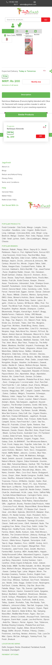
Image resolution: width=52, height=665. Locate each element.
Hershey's (44, 329)
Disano (21, 430)
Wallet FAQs (6, 196)
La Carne (30, 388)
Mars (18, 473)
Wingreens (6, 354)
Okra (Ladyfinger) (34, 239)
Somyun (12, 597)
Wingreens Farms (29, 569)
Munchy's (41, 549)
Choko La (12, 303)
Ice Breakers (33, 362)
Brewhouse (33, 594)
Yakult (4, 458)
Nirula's (30, 357)
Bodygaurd (43, 473)
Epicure (6, 538)
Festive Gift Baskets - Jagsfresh (25, 416)
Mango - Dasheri (18, 236)
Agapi (9, 456)
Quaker (11, 602)
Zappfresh (23, 594)
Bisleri (12, 532)
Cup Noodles (39, 478)
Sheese (41, 280)
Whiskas (17, 580)
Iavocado (6, 329)
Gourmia (43, 461)
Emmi (47, 334)
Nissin (25, 484)
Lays (42, 396)
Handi (4, 453)
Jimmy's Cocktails (18, 617)
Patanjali (18, 408)
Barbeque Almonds (15, 129)
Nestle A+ (13, 365)
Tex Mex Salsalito (26, 566)
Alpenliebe (41, 374)
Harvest (33, 331)
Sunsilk (35, 410)
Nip (35, 611)
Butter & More (26, 611)
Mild (9, 464)
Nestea (24, 634)
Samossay (45, 617)
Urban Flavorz (32, 529)
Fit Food (41, 331)
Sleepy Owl (28, 436)
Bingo (33, 374)
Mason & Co (38, 334)
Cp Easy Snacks (16, 433)
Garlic (23, 239)
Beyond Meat (31, 506)
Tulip (27, 602)
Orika (24, 289)
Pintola (46, 368)
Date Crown (25, 258)
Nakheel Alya (7, 439)
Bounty (20, 504)
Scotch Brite (41, 447)
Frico (25, 543)
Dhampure (32, 309)
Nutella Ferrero (8, 314)
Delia (15, 583)
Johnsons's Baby (18, 605)
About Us (5, 167)
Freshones (6, 634)
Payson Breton (8, 374)
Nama (4, 473)
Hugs (12, 331)
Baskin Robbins (8, 498)
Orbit (12, 408)
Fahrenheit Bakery (20, 464)
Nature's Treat (35, 320)
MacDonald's (27, 557)
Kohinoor (6, 617)
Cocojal (11, 388)
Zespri (11, 475)
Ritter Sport (7, 487)
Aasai (4, 283)
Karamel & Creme (31, 591)
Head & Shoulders (35, 368)
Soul (37, 382)
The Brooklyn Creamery (21, 405)
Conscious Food (10, 506)
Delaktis (46, 489)
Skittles (28, 351)
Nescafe (36, 337)
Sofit (42, 340)
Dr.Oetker (38, 377)
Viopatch (30, 345)
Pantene (37, 425)
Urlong (25, 354)
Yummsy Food (36, 636)
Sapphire (22, 379)
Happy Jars (19, 444)
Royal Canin (33, 597)
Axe (11, 501)
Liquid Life (23, 489)
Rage (11, 543)
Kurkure (25, 532)
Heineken (40, 272)
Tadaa (4, 266)
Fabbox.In (20, 314)
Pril (48, 535)
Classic (5, 523)
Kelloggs (41, 456)
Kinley (28, 314)
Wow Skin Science (10, 413)
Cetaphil (29, 391)
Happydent (26, 371)
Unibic (13, 396)
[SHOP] (8, 31)
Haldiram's (14, 269)
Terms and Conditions (10, 182)
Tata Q (5, 543)
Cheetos (25, 295)
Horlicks (35, 306)
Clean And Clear (9, 628)
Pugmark (26, 540)
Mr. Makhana (30, 456)
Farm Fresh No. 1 (9, 385)
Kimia (10, 297)
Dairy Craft (23, 413)
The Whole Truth (15, 306)
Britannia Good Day (10, 489)
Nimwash (6, 430)
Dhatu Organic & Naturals (21, 563)
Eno (17, 374)
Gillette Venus (18, 351)
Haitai (47, 504)
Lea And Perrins (36, 619)
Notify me (36, 82)
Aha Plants (24, 538)
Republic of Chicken (41, 371)
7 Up (36, 269)
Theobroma (13, 283)
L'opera (12, 447)
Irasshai (5, 391)
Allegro (14, 329)
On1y (46, 605)
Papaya (40, 236)
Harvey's (31, 608)
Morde (24, 264)
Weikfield (27, 340)
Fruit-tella (15, 425)
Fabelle (5, 588)
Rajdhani (18, 470)
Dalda (33, 360)
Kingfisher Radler (16, 272)
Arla (44, 470)
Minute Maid (12, 368)
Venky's (10, 600)
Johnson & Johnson (19, 467)
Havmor (20, 591)
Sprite (29, 425)
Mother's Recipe (14, 569)
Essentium (43, 258)
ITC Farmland (44, 433)
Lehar (25, 571)
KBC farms (43, 405)
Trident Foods (9, 509)
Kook (14, 546)
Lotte (40, 289)
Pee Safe (38, 436)
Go (44, 444)
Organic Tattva (34, 264)
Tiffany (16, 456)
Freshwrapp (40, 345)
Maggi (5, 631)
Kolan (35, 563)
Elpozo (46, 619)
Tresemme (30, 393)
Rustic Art (33, 467)
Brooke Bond (8, 484)
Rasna (35, 473)
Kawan (6, 571)
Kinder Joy (6, 323)
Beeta (12, 402)
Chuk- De (6, 577)
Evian (29, 515)
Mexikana (12, 345)
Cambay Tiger (16, 571)
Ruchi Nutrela (7, 357)
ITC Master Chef (31, 509)
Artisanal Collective (24, 478)
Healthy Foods (19, 529)
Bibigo (12, 588)
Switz (46, 475)
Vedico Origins (25, 427)
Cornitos (32, 453)
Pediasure (6, 252)
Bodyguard (16, 577)
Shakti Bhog (26, 326)
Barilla (18, 532)
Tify (23, 588)
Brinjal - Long (42, 233)
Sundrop (18, 552)
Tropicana (6, 481)
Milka (37, 303)
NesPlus (11, 478)
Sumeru (20, 303)
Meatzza (43, 594)
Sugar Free (7, 326)
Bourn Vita (40, 586)
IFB (16, 300)
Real (45, 481)
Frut (22, 252)
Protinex (26, 631)
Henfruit (32, 464)
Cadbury (13, 393)
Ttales (24, 323)
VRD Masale (36, 314)
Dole (11, 442)
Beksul (5, 594)
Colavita (14, 586)
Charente (34, 538)
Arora (44, 275)
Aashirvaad (15, 492)
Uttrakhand (37, 351)
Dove (4, 278)
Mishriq (22, 586)
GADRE (32, 543)
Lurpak (25, 619)
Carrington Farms (35, 495)
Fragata (35, 439)
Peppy (20, 249)
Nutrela (43, 365)
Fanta (4, 518)
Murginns (40, 323)
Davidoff (5, 286)
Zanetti (33, 549)
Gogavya (39, 605)
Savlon (34, 300)
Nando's (16, 611)
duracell (19, 458)
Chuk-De (6, 492)
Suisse (18, 600)
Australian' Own (31, 433)
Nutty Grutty (7, 566)
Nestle (9, 583)
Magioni (32, 571)
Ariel (24, 608)
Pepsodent (16, 560)
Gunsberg (32, 289)
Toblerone (43, 622)
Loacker (28, 399)
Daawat (43, 362)
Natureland (22, 521)
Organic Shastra (40, 413)
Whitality (42, 410)
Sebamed (45, 580)
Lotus (4, 478)
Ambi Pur (7, 622)
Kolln (4, 600)
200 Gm (10, 132)
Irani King (16, 634)
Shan (47, 512)
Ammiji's (5, 402)
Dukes (6, 393)
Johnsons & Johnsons (33, 261)
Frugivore (10, 126)
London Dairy (26, 337)
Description (26, 95)
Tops (18, 588)
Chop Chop (26, 526)
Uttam (17, 475)
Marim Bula (6, 351)
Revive (11, 278)
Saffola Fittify (45, 492)
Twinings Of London (36, 521)
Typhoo (22, 368)
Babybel (40, 512)
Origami (27, 439)
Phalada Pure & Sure (35, 379)
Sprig (44, 320)
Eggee (24, 292)
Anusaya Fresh (33, 617)
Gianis (42, 326)
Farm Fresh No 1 (24, 422)
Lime (33, 233)
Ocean (21, 399)
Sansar (39, 292)
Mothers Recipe (32, 365)
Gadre (39, 481)
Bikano (38, 470)
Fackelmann (15, 286)
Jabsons (24, 453)
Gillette (5, 419)
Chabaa (19, 275)
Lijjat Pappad (39, 588)
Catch (34, 422)
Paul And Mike (34, 255)
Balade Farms (31, 278)
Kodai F (36, 312)
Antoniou (33, 634)
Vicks (36, 492)
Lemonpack (45, 306)
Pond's (44, 337)
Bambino (18, 543)
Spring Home (42, 295)
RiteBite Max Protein (20, 614)
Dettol (35, 526)
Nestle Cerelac (19, 515)
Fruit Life (12, 280)
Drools (20, 261)
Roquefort (6, 309)
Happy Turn (22, 396)
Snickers (37, 275)
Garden (31, 481)
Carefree (6, 563)
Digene (20, 461)
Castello (37, 391)
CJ (46, 557)
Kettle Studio (42, 419)
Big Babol (13, 594)
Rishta (11, 300)
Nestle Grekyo (35, 489)
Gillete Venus (15, 540)
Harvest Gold (14, 292)
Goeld (35, 405)
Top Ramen (26, 410)
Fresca (15, 481)
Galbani (24, 385)
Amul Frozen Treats (17, 348)
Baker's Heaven (40, 399)
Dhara (16, 337)
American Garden (40, 427)
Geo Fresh (35, 580)
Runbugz (42, 535)
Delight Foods (8, 360)
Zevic (5, 382)
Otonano (33, 354)
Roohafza (20, 602)
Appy (14, 379)
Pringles (17, 312)
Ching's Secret (17, 317)
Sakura (21, 365)
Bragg (43, 312)
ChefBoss (14, 538)
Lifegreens (31, 348)
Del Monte (18, 439)
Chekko (41, 631)
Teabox (25, 577)
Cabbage (11, 233)
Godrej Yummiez (29, 560)
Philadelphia (21, 597)
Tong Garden (28, 487)
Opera (10, 636)
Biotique (5, 261)
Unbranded (24, 283)
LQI (18, 385)
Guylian (20, 628)
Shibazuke (28, 334)
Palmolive (46, 391)
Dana (26, 549)
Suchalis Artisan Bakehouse (15, 495)
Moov (26, 249)
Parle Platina (27, 501)
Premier (27, 306)
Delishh (11, 458)
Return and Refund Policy (12, 174)
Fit (11, 515)
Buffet (11, 631)
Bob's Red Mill (26, 269)
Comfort (41, 309)
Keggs (22, 583)
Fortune (32, 419)
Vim (33, 272)
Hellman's (6, 605)
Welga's (21, 393)
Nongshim (6, 362)
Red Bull (21, 345)
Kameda (39, 297)
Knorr (36, 518)
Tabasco (15, 622)
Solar (32, 283)
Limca (45, 495)
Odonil (5, 289)
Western (19, 450)
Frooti (10, 444)
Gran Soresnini (9, 255)
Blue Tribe (41, 453)
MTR (14, 521)
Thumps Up (33, 343)
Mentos (32, 295)
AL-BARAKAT (20, 442)
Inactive (5, 340)
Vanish (44, 249)
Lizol (9, 611)
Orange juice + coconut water (21, 382)
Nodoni (5, 377)
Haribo (5, 365)
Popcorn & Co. (31, 498)
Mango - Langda (34, 227)
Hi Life (24, 492)
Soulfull (40, 475)
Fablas (39, 266)
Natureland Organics (32, 555)
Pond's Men (43, 278)
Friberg (33, 631)
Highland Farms (31, 252)
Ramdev (36, 340)
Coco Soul (26, 473)
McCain (17, 636)
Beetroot (6, 236)
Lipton (40, 300)
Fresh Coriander (9, 227)
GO (45, 20)
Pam (26, 419)
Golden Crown (32, 583)
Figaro (33, 614)
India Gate (37, 444)
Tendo (46, 289)
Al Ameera (27, 408)
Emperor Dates (22, 447)
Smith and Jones (16, 523)
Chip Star (31, 586)
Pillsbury (5, 396)
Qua (35, 484)
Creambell (28, 458)
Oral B (5, 597)
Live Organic (22, 546)
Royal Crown (45, 430)
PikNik (45, 458)
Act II (45, 543)
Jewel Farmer (44, 269)
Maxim (5, 433)
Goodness (12, 518)
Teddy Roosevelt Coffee (12, 555)
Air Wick (38, 566)
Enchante (16, 323)
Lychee (16, 239)
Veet (9, 343)
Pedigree (29, 518)
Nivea (41, 467)
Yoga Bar (28, 444)
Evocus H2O (44, 252)
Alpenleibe (25, 374)
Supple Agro (15, 608)
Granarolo (6, 546)
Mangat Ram (34, 546)
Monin (39, 571)
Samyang (42, 611)
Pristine (20, 419)
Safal (43, 264)
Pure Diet (44, 382)
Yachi (26, 450)
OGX (26, 317)
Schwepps (41, 393)
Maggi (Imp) (15, 391)
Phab (27, 360)
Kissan (27, 272)
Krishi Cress (22, 255)
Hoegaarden (41, 450)
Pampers (6, 317)
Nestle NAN (8, 337)
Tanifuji (21, 518)
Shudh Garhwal (8, 275)
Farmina (22, 574)
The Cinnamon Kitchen (19, 535)
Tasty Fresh (20, 278)
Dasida (14, 430)
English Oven (40, 574)
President (37, 515)
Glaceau (41, 354)
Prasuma (43, 538)
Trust (4, 444)
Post (43, 303)
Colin (4, 368)
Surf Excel (6, 586)
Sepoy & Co (35, 249)
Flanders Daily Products (34, 504)
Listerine (5, 608)
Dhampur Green (42, 283)
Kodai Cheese (23, 280)
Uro (26, 320)
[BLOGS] (37, 31)
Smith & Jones (38, 600)
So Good (20, 498)
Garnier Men (23, 329)
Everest (29, 588)
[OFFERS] (19, 31)
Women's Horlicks (21, 297)
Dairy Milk (6, 258)
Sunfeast (25, 580)
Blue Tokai (22, 343)
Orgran (39, 608)
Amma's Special (15, 334)
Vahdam (45, 357)
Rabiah (13, 249)
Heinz (4, 591)
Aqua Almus (38, 408)
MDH (25, 552)
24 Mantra (23, 481)
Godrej (39, 543)
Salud (32, 317)
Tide (40, 634)
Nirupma (5, 331)
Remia (35, 326)
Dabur (18, 371)
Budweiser (19, 360)
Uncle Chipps (27, 286)
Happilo (43, 552)
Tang (32, 447)
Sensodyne (36, 540)
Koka (36, 430)
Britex (27, 628)
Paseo (10, 295)
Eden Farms (40, 487)
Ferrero (5, 540)
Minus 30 (6, 425)
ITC (30, 484)
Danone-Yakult (15, 289)
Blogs (4, 170)
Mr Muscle (29, 303)
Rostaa (31, 396)
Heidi (21, 456)
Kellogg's (25, 636)
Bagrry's (19, 320)
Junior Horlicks (8, 450)
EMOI (4, 297)
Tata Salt (30, 605)
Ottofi (27, 523)
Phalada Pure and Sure (35, 625)
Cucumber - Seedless (11, 230)
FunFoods (26, 600)
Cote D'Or (34, 329)
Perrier (23, 622)
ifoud (31, 385)
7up (13, 320)
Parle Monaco (41, 532)
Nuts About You (22, 331)
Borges (15, 362)
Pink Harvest (39, 557)
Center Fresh (19, 377)
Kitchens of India (36, 577)
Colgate (12, 419)
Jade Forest (18, 549)
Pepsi (4, 388)
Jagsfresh (33, 402)
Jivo (4, 583)
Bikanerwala (7, 312)
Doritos (30, 574)
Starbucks (6, 379)
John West (12, 512)
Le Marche (17, 487)
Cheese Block (40, 286)
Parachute (42, 484)
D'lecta (37, 385)
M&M (15, 566)
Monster (18, 484)
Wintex (13, 340)
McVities (16, 326)
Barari (32, 297)
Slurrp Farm (40, 388)
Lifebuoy (34, 535)
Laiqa (30, 492)
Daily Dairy (16, 354)
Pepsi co (16, 252)
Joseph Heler (43, 360)
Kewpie (33, 280)
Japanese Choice (9, 399)
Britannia (37, 458)
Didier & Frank (16, 436)
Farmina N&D (7, 552)
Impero (13, 261)
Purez (5, 272)
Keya (43, 255)
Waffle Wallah (13, 453)
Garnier (31, 292)
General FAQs (7, 192)
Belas (17, 526)
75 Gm (5, 76)
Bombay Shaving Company (13, 625)
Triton (42, 439)
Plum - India (31, 236)
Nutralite (39, 317)
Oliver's (5, 408)
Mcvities (5, 535)
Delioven (46, 292)
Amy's (47, 379)
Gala (32, 532)
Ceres (5, 475)
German (29, 377)
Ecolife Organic (13, 557)
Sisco (32, 450)
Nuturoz (10, 371)
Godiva (6, 436)
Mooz (14, 343)
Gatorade (43, 597)
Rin (10, 377)
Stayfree (15, 309)
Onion (45, 227)
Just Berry (6, 560)
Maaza (19, 340)
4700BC (19, 509)
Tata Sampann (22, 402)
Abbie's (5, 515)
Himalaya (17, 501)
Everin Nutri (16, 619)
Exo (30, 413)
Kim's (44, 515)
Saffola (35, 258)
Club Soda (21, 227)
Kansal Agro (26, 312)
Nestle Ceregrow (28, 475)
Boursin (18, 631)
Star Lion (40, 614)
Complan (15, 427)
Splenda (21, 512)
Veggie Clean (44, 569)
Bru (4, 295)
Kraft (44, 540)
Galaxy (5, 442)
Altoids (21, 506)
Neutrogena (44, 583)
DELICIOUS (31, 512)
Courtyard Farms (28, 266)
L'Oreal (23, 425)
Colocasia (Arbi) (23, 233)
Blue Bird (29, 430)
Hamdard (34, 523)
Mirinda (17, 357)
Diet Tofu (32, 323)
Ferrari (5, 292)
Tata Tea (41, 422)
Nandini (23, 309)
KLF (3, 456)
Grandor (11, 473)
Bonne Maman (44, 506)
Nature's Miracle (9, 461)
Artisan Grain (42, 348)
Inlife (37, 396)
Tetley (4, 602)
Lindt (24, 357)
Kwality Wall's (33, 552)
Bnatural (11, 639)
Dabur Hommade (31, 461)
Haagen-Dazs (14, 266)
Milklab (17, 295)
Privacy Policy (7, 178)
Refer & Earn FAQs (9, 200)
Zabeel (42, 563)
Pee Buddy (35, 602)
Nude (41, 523)
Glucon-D (28, 275)
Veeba (5, 280)
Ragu (8, 320)
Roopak (43, 416)
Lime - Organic (28, 230)
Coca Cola (20, 388)
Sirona (13, 422)
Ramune (5, 249)
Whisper (45, 385)
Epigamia (44, 591)
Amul (4, 464)
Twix (36, 622)
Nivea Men (6, 614)
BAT (23, 391)
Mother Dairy (24, 300)
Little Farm (6, 416)
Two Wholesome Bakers (37, 442)
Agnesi (30, 622)
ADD (40, 136)
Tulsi (43, 602)
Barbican (12, 591)
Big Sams (15, 258)
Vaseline (23, 362)
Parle (4, 371)
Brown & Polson (37, 628)
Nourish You (15, 264)
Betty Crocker (14, 410)
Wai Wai (37, 357)
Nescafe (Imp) (28, 470)
